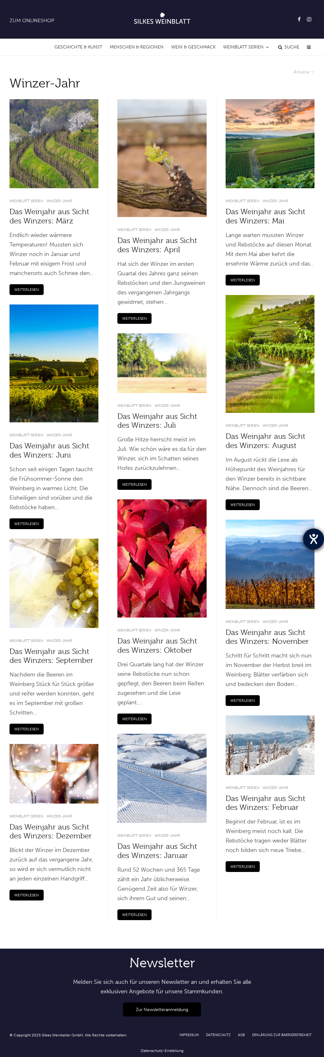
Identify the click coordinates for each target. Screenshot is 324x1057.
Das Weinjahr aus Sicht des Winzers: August (265, 441)
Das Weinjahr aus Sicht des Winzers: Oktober (157, 646)
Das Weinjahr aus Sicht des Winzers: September (51, 656)
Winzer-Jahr (59, 201)
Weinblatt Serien (243, 47)
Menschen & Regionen (137, 47)
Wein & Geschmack (193, 47)
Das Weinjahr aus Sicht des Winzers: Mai (265, 216)
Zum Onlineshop (31, 20)
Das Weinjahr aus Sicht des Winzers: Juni (49, 450)
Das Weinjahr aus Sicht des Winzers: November (267, 637)
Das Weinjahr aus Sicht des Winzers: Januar (157, 851)
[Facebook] (299, 19)
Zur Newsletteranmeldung (162, 1009)
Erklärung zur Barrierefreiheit (281, 1035)
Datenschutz (218, 1035)
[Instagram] (309, 19)
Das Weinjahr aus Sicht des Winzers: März (49, 216)
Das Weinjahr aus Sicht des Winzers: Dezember (50, 832)
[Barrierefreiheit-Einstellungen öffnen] (313, 538)
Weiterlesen (26, 289)
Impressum (189, 1035)
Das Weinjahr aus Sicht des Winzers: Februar (265, 803)
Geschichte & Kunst (78, 47)
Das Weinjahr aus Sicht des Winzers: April (157, 245)
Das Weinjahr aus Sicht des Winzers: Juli (157, 421)
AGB (241, 1035)
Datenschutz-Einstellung (162, 1050)
